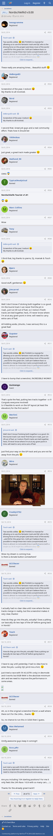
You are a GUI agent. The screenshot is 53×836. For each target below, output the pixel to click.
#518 (50, 706)
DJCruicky (7, 16)
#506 (50, 190)
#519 (50, 736)
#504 (50, 147)
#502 (50, 84)
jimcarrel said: (8, 430)
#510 (50, 299)
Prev (17, 794)
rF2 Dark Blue (9, 822)
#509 (50, 278)
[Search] (49, 3)
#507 (50, 217)
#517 (50, 642)
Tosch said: (7, 38)
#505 (50, 169)
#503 (50, 108)
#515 (50, 522)
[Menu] (4, 3)
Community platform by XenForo (23, 834)
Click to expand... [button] (26, 59)
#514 (50, 471)
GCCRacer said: (9, 647)
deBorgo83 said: (9, 113)
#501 (50, 32)
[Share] (45, 32)
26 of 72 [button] (26, 794)
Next (35, 794)
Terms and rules (19, 826)
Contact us (6, 826)
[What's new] (44, 3)
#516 (50, 573)
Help (42, 826)
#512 (50, 395)
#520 (50, 757)
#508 (50, 239)
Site (47, 826)
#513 (50, 424)
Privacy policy (32, 826)
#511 (50, 343)
